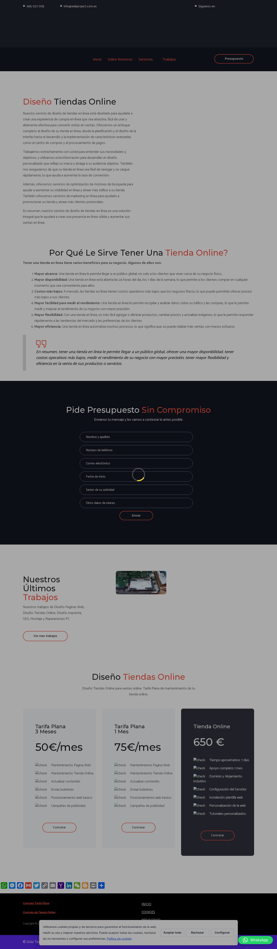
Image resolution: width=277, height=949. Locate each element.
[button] (255, 940)
